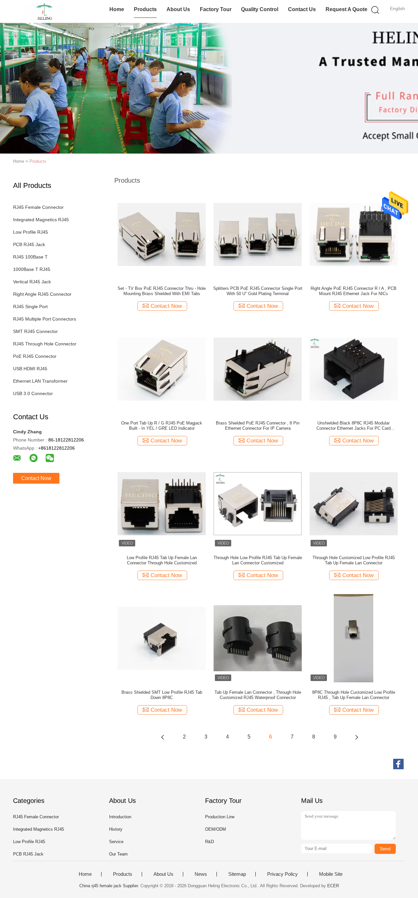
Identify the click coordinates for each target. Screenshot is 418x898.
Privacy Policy (282, 874)
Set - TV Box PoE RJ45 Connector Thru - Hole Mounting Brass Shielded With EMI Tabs (162, 291)
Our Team (118, 854)
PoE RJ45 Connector (34, 356)
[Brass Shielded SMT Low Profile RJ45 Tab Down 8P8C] (162, 638)
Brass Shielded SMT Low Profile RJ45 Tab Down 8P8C (161, 695)
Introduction (120, 816)
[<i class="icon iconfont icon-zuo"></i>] (162, 737)
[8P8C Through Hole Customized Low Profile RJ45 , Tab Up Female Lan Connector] (354, 638)
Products (145, 9)
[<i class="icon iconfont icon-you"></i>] (356, 737)
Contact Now (36, 478)
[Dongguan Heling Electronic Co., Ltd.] (45, 11)
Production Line (219, 816)
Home (116, 9)
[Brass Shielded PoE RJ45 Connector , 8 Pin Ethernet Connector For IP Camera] (258, 368)
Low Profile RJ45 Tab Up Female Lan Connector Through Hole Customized (162, 560)
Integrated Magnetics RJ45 (41, 219)
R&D (209, 841)
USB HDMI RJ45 (30, 368)
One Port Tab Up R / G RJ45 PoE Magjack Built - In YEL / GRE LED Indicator (161, 426)
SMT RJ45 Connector (35, 331)
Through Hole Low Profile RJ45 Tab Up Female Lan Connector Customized (258, 560)
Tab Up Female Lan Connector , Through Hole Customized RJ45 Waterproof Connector (258, 695)
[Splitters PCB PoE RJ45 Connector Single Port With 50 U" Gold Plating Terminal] (258, 234)
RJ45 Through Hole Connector (44, 343)
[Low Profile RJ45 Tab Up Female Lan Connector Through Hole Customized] (162, 503)
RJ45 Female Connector (38, 207)
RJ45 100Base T (30, 256)
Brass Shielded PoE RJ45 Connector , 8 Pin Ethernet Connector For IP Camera (257, 426)
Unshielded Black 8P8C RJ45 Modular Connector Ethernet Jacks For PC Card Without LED (353, 426)
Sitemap (237, 874)
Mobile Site (331, 874)
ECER (333, 885)
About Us (178, 9)
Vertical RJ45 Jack (32, 281)
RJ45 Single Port (30, 306)
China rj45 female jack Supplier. (109, 885)
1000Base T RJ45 (31, 269)
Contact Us (302, 9)
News (201, 874)
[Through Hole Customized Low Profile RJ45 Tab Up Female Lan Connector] (354, 503)
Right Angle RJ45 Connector (42, 294)
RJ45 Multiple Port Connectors (44, 319)
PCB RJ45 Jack (29, 244)
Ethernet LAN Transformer (40, 381)
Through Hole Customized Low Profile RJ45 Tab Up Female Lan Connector (354, 560)
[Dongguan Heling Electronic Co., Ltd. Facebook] (398, 764)
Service (116, 841)
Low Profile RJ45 (30, 232)
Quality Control (259, 9)
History (115, 829)
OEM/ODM (215, 829)
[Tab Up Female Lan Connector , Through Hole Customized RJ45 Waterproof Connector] (258, 638)
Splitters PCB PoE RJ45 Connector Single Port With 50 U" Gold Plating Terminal (257, 291)
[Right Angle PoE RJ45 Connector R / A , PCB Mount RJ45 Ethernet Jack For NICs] (354, 234)
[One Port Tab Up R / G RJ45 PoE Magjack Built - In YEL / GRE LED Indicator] (162, 368)
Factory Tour (216, 9)
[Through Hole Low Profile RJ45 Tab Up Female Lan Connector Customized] (258, 503)
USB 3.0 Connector (33, 393)
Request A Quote (346, 9)
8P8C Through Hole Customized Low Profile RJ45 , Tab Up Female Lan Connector (353, 695)
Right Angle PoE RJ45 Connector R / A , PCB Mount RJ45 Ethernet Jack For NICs (353, 291)
